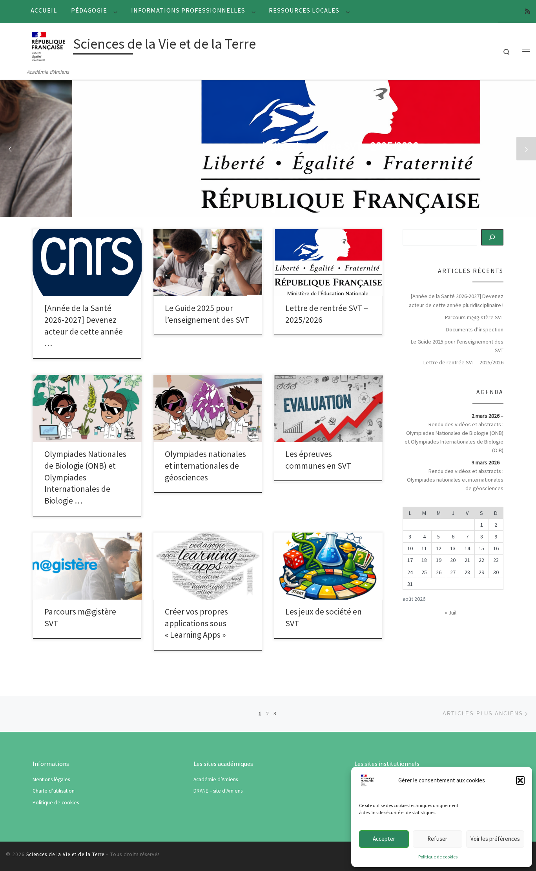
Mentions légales (51, 779)
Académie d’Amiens (215, 779)
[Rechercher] (492, 237)
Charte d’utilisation (54, 790)
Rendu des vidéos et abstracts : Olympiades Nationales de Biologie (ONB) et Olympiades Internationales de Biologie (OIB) (454, 437)
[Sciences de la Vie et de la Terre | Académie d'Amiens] (48, 45)
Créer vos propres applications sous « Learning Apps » (196, 623)
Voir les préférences (495, 838)
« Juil (450, 612)
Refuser (437, 838)
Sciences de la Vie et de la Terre (65, 854)
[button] (520, 780)
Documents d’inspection (474, 329)
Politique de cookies (438, 857)
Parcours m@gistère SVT (474, 317)
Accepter (384, 838)
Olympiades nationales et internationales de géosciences (205, 466)
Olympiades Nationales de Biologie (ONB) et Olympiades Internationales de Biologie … (85, 477)
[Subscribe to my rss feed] (527, 11)
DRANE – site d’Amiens (217, 790)
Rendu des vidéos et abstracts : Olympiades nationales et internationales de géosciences (455, 479)
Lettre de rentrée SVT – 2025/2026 (463, 362)
